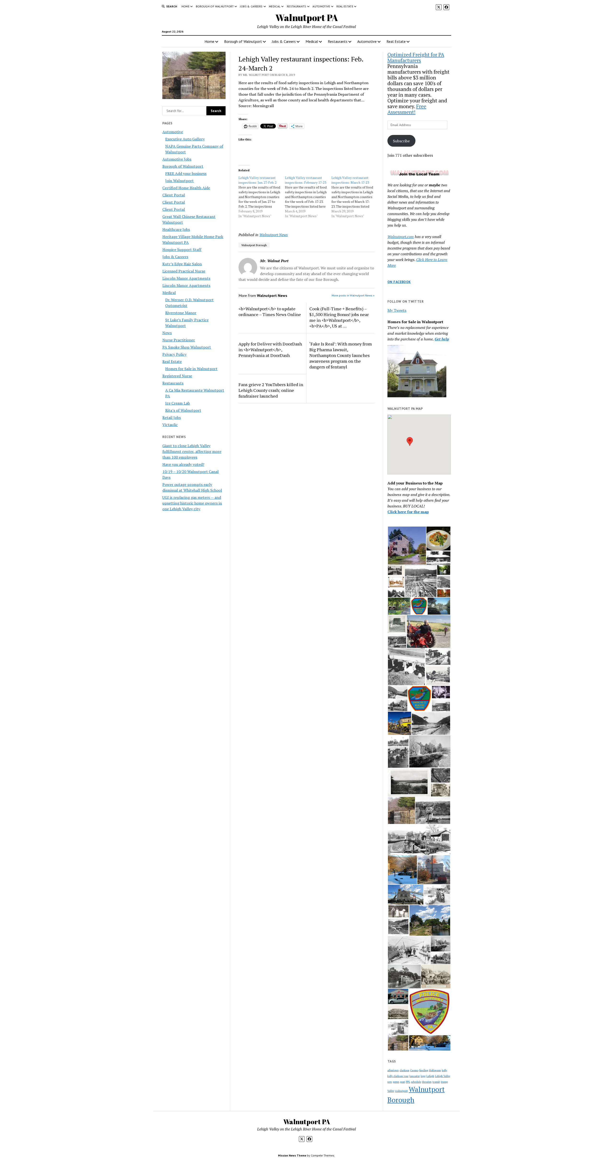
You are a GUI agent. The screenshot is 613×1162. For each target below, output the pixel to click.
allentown (393, 1070)
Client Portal (173, 195)
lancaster (414, 1076)
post (402, 1082)
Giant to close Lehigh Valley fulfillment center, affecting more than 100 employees (191, 451)
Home (185, 6)
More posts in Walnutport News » (353, 295)
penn (396, 1082)
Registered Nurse (177, 375)
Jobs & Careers (251, 6)
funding (423, 1070)
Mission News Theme (292, 1155)
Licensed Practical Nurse (183, 271)
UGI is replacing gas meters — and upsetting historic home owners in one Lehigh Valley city (192, 503)
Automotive (321, 6)
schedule (416, 1082)
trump (444, 1082)
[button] (410, 441)
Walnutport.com (400, 236)
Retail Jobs (171, 417)
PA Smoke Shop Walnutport (186, 347)
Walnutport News (273, 234)
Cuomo (414, 1070)
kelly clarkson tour (398, 1076)
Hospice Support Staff (181, 249)
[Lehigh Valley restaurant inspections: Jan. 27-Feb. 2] (261, 196)
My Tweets (396, 310)
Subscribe (401, 141)
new (389, 1082)
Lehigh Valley (442, 1076)
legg (423, 1076)
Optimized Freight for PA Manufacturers (415, 57)
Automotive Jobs (176, 159)
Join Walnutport (179, 180)
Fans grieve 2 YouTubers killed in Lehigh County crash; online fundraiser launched (270, 390)
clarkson (404, 1070)
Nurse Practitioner (178, 340)
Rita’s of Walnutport (183, 410)
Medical (275, 6)
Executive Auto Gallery (185, 139)
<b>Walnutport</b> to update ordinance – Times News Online (269, 311)
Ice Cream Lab (177, 403)
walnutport (401, 1091)
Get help (442, 339)
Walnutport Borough (254, 245)
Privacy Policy (174, 354)
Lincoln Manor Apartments (186, 278)
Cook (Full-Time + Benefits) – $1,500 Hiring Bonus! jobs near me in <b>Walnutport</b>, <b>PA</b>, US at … (339, 317)
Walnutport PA (306, 17)
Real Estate (344, 6)
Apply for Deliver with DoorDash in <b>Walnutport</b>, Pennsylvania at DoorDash (270, 349)
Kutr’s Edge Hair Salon (182, 264)
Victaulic (170, 424)
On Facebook (399, 282)
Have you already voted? (183, 464)
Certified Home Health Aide (186, 187)
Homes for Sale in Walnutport (191, 368)
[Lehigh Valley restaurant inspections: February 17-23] (308, 196)
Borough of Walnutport (215, 6)
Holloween (435, 1070)
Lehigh (430, 1076)
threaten (426, 1082)
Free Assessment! (406, 109)
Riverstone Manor (180, 312)
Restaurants (296, 6)
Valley (390, 1091)
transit (436, 1082)
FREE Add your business (185, 173)
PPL (408, 1082)
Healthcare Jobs (176, 229)
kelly (444, 1070)
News (167, 332)
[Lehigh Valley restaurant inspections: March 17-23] (354, 196)
